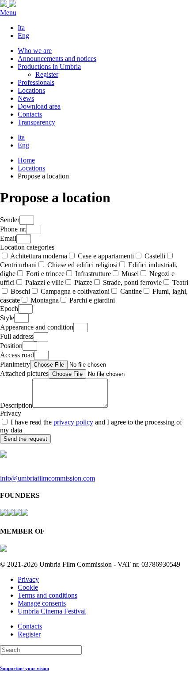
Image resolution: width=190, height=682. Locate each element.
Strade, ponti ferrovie (132, 282)
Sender (9, 220)
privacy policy (73, 422)
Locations (31, 90)
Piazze (83, 282)
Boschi (20, 291)
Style (7, 318)
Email (8, 238)
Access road (17, 355)
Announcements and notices (57, 58)
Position (11, 345)
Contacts (30, 114)
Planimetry (15, 364)
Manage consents (42, 603)
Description (16, 405)
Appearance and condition (36, 327)
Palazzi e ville (44, 282)
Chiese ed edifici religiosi (82, 265)
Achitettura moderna (38, 256)
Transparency (36, 122)
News (26, 98)
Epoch (9, 308)
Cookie (28, 587)
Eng (23, 35)
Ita (21, 27)
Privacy (10, 413)
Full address (17, 336)
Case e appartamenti (106, 256)
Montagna (44, 300)
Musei (130, 273)
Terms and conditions (47, 595)
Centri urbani (18, 265)
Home (26, 160)
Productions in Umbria (49, 66)
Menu (8, 12)
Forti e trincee (45, 273)
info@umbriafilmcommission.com (47, 478)
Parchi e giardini (92, 300)
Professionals (36, 82)
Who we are (35, 50)
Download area (39, 106)
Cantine (131, 291)
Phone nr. (13, 229)
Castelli (154, 256)
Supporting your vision (24, 668)
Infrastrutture (93, 273)
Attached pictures (24, 373)
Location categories (27, 247)
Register (46, 74)
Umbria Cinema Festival (52, 611)
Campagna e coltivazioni (75, 291)
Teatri (180, 282)
